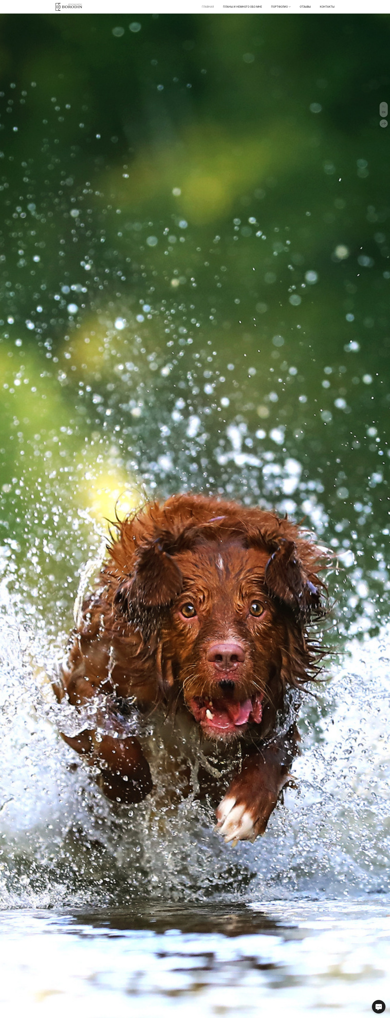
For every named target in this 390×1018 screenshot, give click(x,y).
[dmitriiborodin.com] (69, 7)
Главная (208, 6)
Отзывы (305, 6)
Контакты (327, 6)
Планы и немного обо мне (242, 6)
